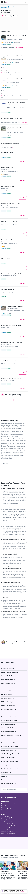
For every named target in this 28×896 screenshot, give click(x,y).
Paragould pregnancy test (8, 810)
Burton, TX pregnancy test (8, 833)
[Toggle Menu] (24, 2)
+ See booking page (19, 47)
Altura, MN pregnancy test (8, 827)
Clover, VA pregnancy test (8, 823)
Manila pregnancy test (7, 808)
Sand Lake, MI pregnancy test (9, 825)
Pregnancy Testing (5, 7)
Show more (24, 74)
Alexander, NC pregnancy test (9, 817)
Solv (2, 6)
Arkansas (18, 6)
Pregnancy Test (12, 6)
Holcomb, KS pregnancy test (8, 831)
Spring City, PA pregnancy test (9, 821)
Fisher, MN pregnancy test (8, 829)
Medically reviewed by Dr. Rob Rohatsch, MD (15, 641)
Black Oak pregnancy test (8, 804)
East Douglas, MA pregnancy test (10, 819)
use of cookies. (21, 891)
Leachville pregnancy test (8, 806)
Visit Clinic (22, 161)
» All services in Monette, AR (9, 789)
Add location (9, 400)
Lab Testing (6, 6)
